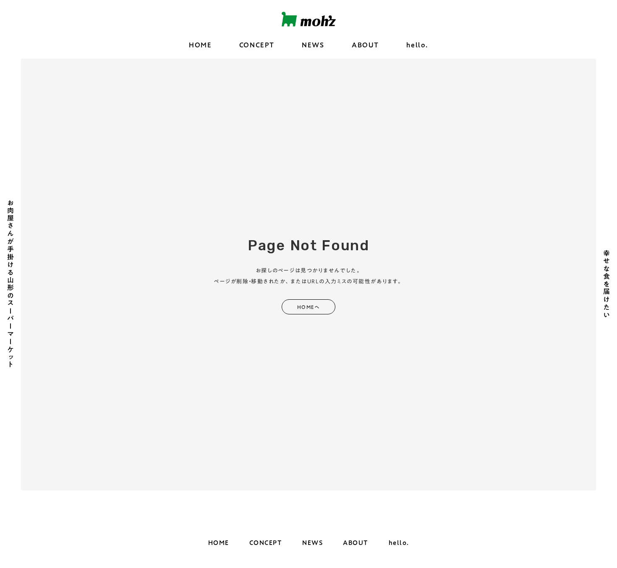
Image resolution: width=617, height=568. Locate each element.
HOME (200, 45)
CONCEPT (257, 45)
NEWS (313, 45)
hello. (417, 45)
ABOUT (365, 45)
